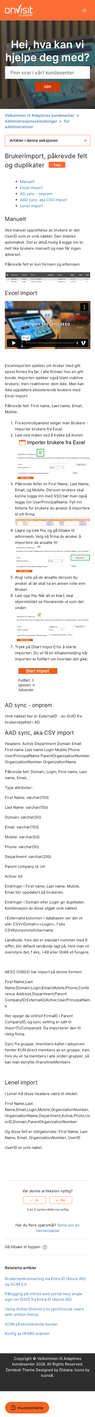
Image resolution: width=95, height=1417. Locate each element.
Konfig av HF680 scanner (27, 1333)
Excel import (31, 187)
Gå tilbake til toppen (23, 1246)
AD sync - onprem (36, 193)
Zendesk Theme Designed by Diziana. (40, 1369)
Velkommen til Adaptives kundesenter (39, 115)
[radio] (34, 1200)
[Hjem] (19, 10)
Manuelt (27, 181)
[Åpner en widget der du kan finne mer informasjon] (27, 1408)
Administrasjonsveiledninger (31, 121)
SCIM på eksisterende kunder (31, 1324)
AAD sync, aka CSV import (43, 199)
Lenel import (31, 205)
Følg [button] (57, 165)
